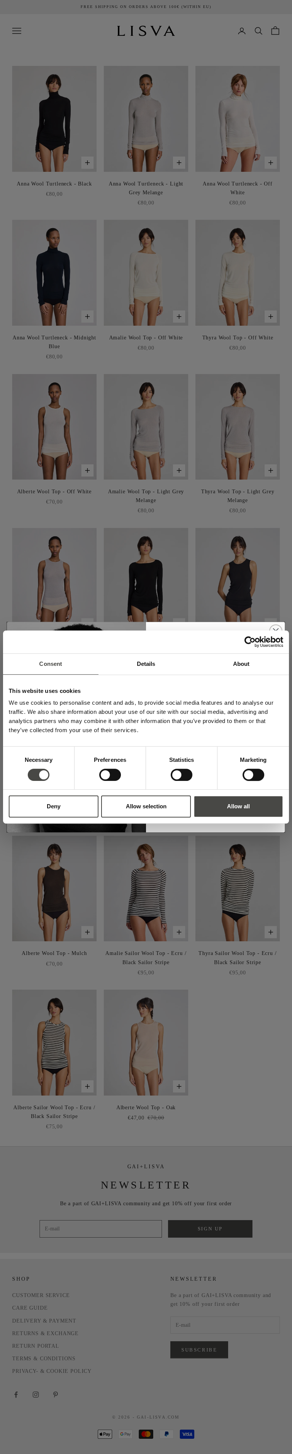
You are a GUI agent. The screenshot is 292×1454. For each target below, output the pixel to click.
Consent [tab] (50, 664)
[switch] (110, 775)
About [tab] (241, 664)
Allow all (238, 806)
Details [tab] (146, 664)
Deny (53, 806)
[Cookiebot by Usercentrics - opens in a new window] (250, 642)
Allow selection (146, 806)
